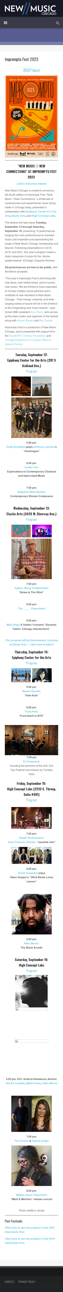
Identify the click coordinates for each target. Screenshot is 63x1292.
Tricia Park (31, 711)
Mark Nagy (13, 624)
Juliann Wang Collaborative (31, 588)
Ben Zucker (45, 320)
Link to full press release (32, 183)
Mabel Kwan (33, 1083)
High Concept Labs (43, 216)
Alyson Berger (25, 320)
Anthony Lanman (44, 447)
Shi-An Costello (15, 1083)
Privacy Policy (26, 1282)
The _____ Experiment (31, 608)
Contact (10, 1282)
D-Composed (31, 761)
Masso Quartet (31, 691)
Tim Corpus (21, 1141)
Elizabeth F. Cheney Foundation (27, 335)
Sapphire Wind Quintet (31, 492)
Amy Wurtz (37, 312)
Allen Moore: (31, 943)
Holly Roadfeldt (15, 447)
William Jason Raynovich (31, 1195)
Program (31, 371)
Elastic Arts (18, 216)
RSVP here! (31, 70)
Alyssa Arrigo (40, 1141)
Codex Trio (31, 467)
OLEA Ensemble (28, 873)
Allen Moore (49, 1083)
